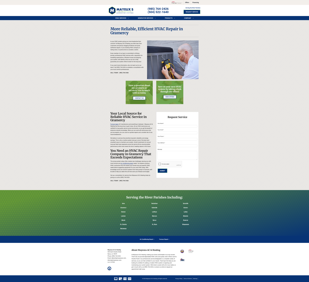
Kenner (123, 212)
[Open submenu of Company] (194, 18)
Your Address (161, 142)
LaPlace (154, 212)
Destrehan (154, 203)
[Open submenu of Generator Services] (156, 18)
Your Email (161, 129)
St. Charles (123, 224)
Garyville (185, 203)
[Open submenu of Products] (175, 18)
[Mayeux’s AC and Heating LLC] (121, 7)
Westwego (123, 228)
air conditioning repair (127, 163)
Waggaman (185, 224)
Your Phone (161, 136)
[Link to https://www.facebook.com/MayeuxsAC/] (109, 268)
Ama (123, 203)
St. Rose (154, 224)
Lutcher (123, 216)
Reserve (185, 220)
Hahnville (154, 207)
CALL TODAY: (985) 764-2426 (119, 72)
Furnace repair (114, 124)
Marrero (154, 216)
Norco (154, 220)
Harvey (185, 207)
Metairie (185, 216)
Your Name (161, 123)
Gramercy (123, 207)
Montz (123, 220)
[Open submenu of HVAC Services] (129, 18)
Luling (185, 212)
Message (160, 149)
